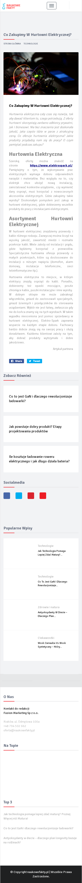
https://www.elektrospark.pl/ (51, 165)
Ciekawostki (46, 638)
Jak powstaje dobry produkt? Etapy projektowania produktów (35, 429)
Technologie (31, 43)
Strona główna (12, 43)
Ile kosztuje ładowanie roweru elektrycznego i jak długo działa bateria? (39, 459)
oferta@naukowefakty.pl (19, 730)
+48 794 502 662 (14, 726)
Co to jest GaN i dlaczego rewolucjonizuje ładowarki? (38, 828)
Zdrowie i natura (48, 607)
